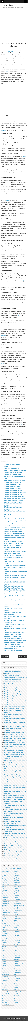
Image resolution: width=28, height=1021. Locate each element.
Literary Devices (8, 5)
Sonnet (16, 985)
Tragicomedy (5, 1000)
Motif (15, 950)
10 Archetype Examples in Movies (13, 525)
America (24, 156)
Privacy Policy (17, 1020)
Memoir (4, 946)
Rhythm (4, 982)
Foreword (16, 925)
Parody (4, 963)
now (7, 71)
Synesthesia (5, 993)
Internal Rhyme (6, 939)
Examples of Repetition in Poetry (13, 484)
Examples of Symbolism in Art (12, 474)
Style (3, 987)
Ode (3, 955)
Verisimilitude (5, 1004)
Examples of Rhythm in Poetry (12, 488)
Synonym (16, 993)
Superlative (5, 989)
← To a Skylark (5, 656)
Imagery (4, 935)
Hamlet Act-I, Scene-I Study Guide (13, 642)
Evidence (4, 920)
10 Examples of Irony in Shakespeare (14, 480)
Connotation (5, 903)
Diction (4, 909)
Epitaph (16, 914)
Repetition (17, 978)
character (3, 335)
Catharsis (16, 895)
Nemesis (4, 954)
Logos (3, 944)
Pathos (4, 965)
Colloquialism (18, 899)
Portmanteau (17, 972)
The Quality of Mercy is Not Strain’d (14, 646)
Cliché (16, 897)
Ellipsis (16, 912)
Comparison (5, 901)
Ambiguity (16, 875)
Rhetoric (4, 980)
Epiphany (4, 914)
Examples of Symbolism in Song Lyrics (15, 575)
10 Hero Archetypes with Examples (14, 523)
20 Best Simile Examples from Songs (14, 535)
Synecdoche (17, 991)
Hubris (4, 931)
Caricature (5, 895)
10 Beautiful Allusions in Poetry (12, 636)
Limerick (4, 942)
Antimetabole (5, 884)
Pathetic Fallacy (18, 963)
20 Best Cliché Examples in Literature (14, 527)
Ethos (15, 916)
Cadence (16, 894)
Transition (4, 1002)
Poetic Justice (18, 970)
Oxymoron (5, 957)
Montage (16, 948)
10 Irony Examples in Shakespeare (13, 545)
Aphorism (4, 886)
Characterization (6, 897)
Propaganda (5, 974)
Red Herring (5, 978)
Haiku (15, 927)
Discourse (4, 910)
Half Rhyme (5, 929)
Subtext (16, 987)
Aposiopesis (17, 886)
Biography (17, 892)
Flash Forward (6, 924)
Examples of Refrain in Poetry (12, 486)
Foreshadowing (6, 925)
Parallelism (5, 961)
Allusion (10, 50)
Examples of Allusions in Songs (13, 472)
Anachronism (5, 877)
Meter (3, 948)
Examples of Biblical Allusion (12, 464)
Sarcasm (16, 982)
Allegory (4, 873)
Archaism (16, 888)
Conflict (16, 901)
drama (2, 363)
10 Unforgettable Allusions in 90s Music (15, 640)
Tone (3, 999)
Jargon (4, 940)
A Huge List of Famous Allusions (13, 638)
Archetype (4, 890)
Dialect (4, 907)
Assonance (5, 892)
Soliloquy (4, 985)
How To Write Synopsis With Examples (15, 498)
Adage (16, 871)
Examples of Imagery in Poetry (12, 482)
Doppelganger (18, 910)
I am (21, 424)
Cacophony (5, 894)
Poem (3, 970)
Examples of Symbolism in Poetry (13, 490)
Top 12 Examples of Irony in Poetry (13, 543)
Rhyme (16, 980)
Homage (16, 929)
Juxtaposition (17, 940)
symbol (20, 315)
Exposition (17, 920)
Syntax (4, 995)
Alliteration (17, 873)
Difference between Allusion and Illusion (15, 470)
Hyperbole (5, 933)
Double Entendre (6, 912)
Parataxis (16, 961)
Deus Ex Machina (19, 905)
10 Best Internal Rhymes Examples (13, 500)
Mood (3, 950)
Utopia (16, 1002)
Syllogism (16, 989)
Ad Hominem (5, 871)
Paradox (16, 959)
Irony (15, 939)
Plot (3, 969)
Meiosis (16, 944)
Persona (4, 967)
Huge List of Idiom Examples (12, 553)
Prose (15, 974)
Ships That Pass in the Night (12, 644)
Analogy (4, 879)
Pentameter (17, 965)
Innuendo (16, 937)
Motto (3, 952)
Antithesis (16, 884)
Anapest (16, 879)
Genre (3, 927)
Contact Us (10, 1020)
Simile (16, 984)
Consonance (17, 903)
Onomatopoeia (18, 955)
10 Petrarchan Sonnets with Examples (14, 529)
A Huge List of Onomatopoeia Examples (15, 551)
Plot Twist (16, 969)
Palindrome (17, 957)
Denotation (5, 905)
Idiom (15, 933)
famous (8, 200)
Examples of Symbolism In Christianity (15, 492)
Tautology (16, 995)
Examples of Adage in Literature (13, 531)
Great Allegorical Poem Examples (13, 587)
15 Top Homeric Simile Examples (13, 541)
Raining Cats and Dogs (10, 648)
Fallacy (16, 922)
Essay (3, 916)
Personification (18, 967)
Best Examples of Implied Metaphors (14, 533)
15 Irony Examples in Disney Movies (14, 555)
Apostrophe (5, 888)
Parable (4, 959)
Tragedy (16, 999)
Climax (4, 899)
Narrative (16, 952)
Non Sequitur (17, 954)
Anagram (16, 877)
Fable (3, 922)
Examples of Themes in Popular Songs (15, 565)
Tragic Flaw (17, 1000)
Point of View (5, 972)
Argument (16, 890)
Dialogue (16, 907)
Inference (4, 937)
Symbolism (5, 991)
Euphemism (17, 918)
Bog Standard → (22, 656)
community (21, 280)
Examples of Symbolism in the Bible (14, 496)
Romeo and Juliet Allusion (11, 468)
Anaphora (4, 880)
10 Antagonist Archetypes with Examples (15, 521)
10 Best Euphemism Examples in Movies (15, 519)
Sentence (3, 130)
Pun (15, 976)
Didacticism (17, 909)
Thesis (16, 997)
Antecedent (17, 882)
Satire (3, 984)
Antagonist (5, 882)
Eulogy (4, 918)
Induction (16, 935)
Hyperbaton (17, 931)
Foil (15, 924)
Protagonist (5, 976)
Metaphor (16, 946)
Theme (4, 997)
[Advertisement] (14, 26)
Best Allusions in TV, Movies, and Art (14, 650)
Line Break (17, 942)
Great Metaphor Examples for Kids (13, 585)
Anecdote (16, 880)
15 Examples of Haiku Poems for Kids (14, 590)
